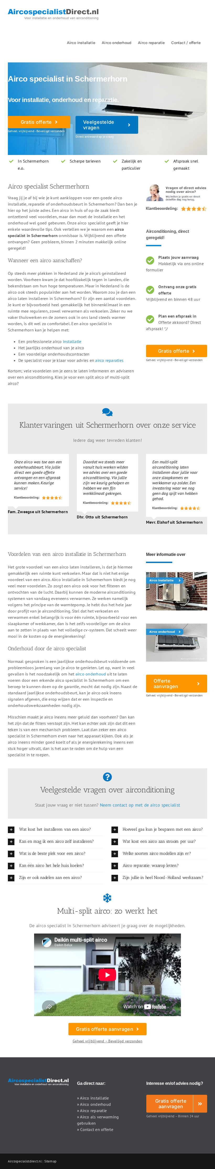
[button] (56, 830)
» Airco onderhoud (94, 1104)
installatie (72, 341)
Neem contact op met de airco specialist (140, 805)
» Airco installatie (93, 1098)
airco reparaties (109, 360)
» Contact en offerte (95, 1129)
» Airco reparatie (92, 1110)
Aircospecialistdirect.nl (25, 1161)
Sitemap (50, 1161)
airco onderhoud (91, 674)
